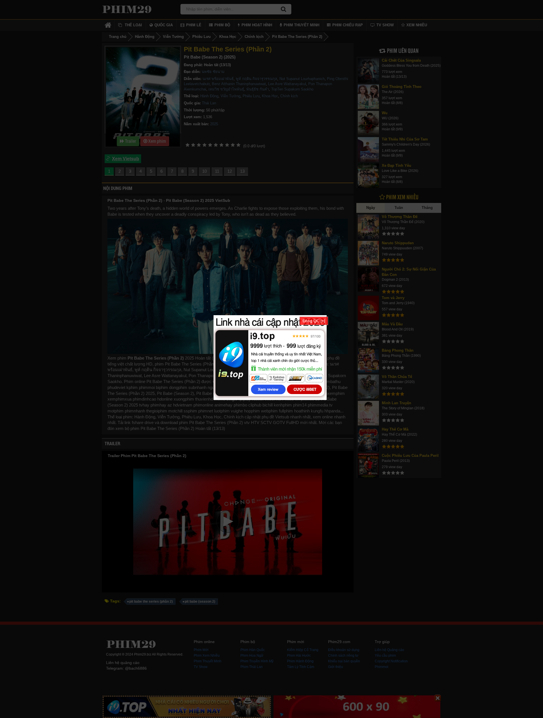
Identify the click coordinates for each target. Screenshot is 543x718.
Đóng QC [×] (314, 321)
